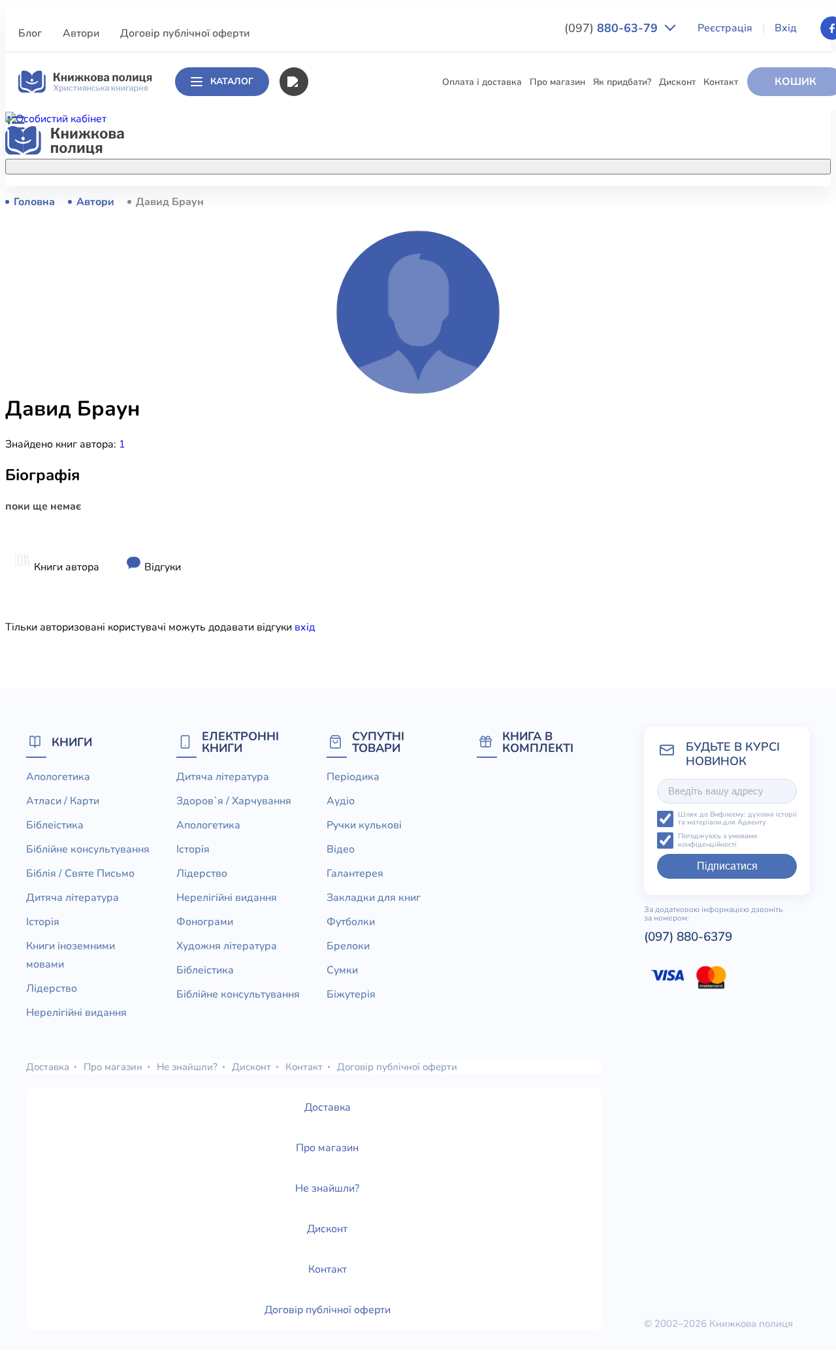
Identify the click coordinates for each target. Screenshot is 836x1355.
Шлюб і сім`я (287, 540)
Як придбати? (622, 82)
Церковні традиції (298, 443)
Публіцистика (289, 491)
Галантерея (355, 873)
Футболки (351, 922)
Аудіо (341, 801)
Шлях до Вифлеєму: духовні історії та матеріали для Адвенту (737, 819)
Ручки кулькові (364, 825)
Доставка (47, 1066)
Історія (274, 346)
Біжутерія (351, 994)
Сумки (342, 970)
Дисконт (677, 82)
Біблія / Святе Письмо (307, 298)
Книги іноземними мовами (316, 371)
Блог (30, 33)
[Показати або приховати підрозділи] (422, 164)
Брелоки (348, 946)
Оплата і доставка (482, 82)
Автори (81, 33)
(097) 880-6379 (688, 936)
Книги (72, 742)
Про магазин (557, 82)
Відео (341, 849)
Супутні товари (378, 742)
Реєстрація (725, 28)
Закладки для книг (374, 897)
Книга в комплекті (537, 742)
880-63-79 (612, 28)
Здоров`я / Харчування (310, 564)
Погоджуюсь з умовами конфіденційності (717, 840)
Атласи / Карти (292, 226)
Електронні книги (240, 742)
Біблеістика (284, 250)
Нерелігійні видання (303, 419)
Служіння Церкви (298, 467)
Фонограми (204, 922)
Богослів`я (283, 516)
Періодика (353, 777)
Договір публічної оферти (184, 33)
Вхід (786, 28)
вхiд (305, 627)
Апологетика (287, 201)
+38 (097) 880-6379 (691, 202)
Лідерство (281, 395)
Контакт (720, 82)
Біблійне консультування (314, 274)
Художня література (226, 946)
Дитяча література (300, 322)
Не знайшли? (187, 1066)
